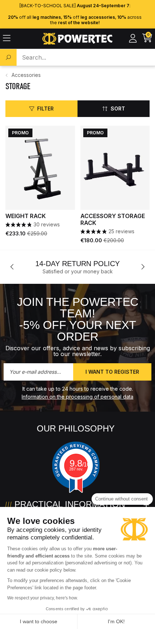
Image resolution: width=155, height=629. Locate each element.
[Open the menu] (6, 39)
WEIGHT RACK (25, 216)
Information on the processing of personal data (77, 397)
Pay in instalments (112, 264)
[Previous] (12, 267)
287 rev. (76, 469)
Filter (45, 108)
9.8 (80, 463)
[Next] (142, 267)
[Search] (8, 57)
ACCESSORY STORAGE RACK (112, 219)
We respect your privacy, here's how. (42, 597)
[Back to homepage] (77, 39)
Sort (118, 108)
